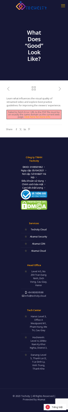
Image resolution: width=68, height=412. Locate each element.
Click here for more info (37, 116)
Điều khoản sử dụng (33, 180)
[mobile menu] (63, 5)
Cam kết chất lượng (32, 187)
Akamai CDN (38, 243)
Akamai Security (38, 236)
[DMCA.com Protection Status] (34, 208)
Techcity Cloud (39, 229)
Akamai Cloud (38, 250)
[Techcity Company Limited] (34, 5)
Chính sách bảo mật (32, 184)
